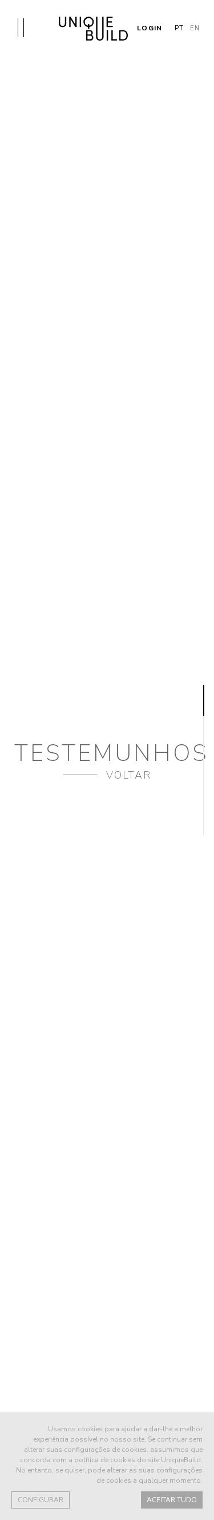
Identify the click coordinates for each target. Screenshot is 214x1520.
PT (179, 29)
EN (195, 29)
